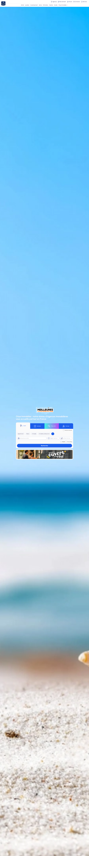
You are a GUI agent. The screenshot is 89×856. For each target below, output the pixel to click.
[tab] (23, 425)
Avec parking (69, 441)
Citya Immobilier (63, 5)
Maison (27, 433)
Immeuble (34, 433)
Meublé (63, 441)
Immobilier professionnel (44, 433)
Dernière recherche (68, 430)
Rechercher (44, 445)
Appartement (21, 433)
